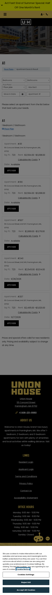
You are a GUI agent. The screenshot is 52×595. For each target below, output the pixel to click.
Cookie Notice (23, 569)
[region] (26, 570)
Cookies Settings (26, 574)
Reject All (26, 582)
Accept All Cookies (26, 590)
